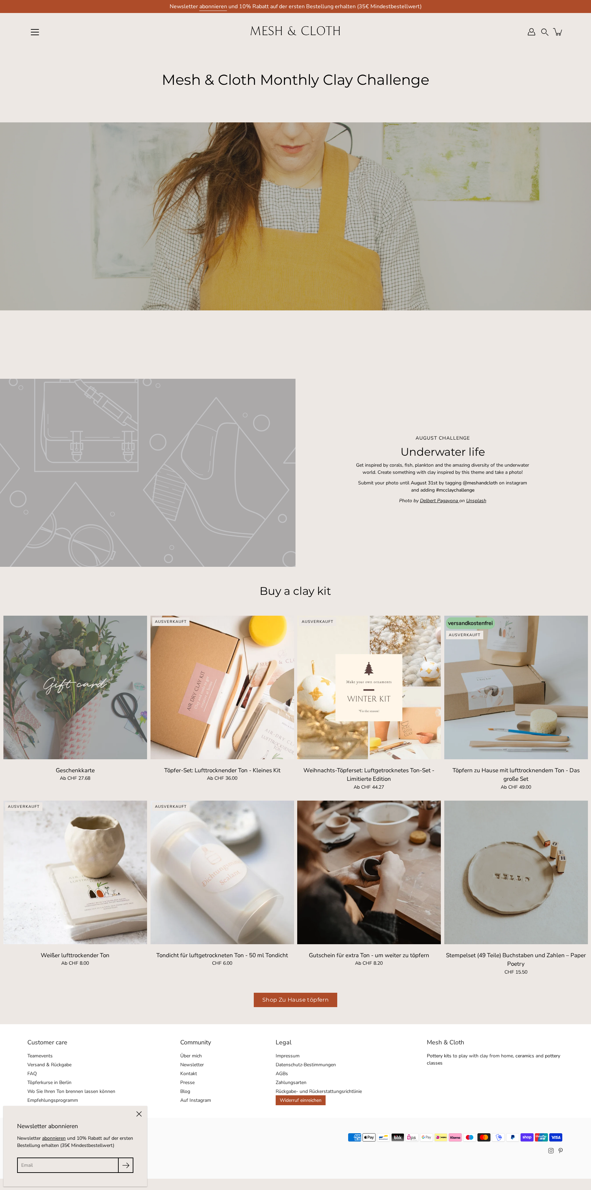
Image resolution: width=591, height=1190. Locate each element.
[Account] (531, 31)
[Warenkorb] (558, 31)
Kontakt (188, 1073)
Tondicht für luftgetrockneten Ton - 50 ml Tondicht (222, 955)
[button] (545, 32)
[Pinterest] (560, 1150)
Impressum (288, 1056)
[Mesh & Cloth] (295, 32)
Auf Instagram (195, 1100)
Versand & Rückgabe (49, 1064)
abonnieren (213, 6)
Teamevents (40, 1056)
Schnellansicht (75, 687)
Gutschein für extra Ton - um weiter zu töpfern (369, 955)
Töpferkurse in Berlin (49, 1082)
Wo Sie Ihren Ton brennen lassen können (71, 1091)
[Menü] (34, 32)
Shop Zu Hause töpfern (295, 1000)
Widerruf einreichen (300, 1100)
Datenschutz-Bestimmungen (306, 1064)
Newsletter (192, 1064)
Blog (185, 1091)
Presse (187, 1082)
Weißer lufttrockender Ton (75, 955)
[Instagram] (551, 1150)
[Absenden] (125, 1165)
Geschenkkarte (75, 770)
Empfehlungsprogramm (52, 1100)
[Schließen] (139, 1114)
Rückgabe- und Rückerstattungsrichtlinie (319, 1091)
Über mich (191, 1056)
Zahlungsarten (291, 1082)
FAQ (32, 1073)
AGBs (282, 1073)
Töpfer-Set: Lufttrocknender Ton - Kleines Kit (222, 770)
